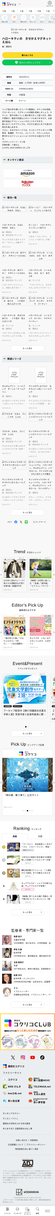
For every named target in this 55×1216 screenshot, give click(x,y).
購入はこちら (27, 55)
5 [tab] (32, 810)
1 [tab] (23, 810)
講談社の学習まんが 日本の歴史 (16, 1123)
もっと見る (27, 912)
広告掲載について (15, 1144)
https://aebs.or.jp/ (10, 1182)
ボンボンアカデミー (11, 1113)
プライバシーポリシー (36, 1144)
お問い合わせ (21, 1140)
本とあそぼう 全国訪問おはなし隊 (17, 1128)
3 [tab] (27, 810)
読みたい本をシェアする (29, 62)
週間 (15, 836)
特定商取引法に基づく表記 (26, 1149)
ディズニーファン (10, 1118)
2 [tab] (25, 810)
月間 (40, 836)
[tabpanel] (27, 782)
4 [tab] (29, 810)
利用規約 (34, 1140)
